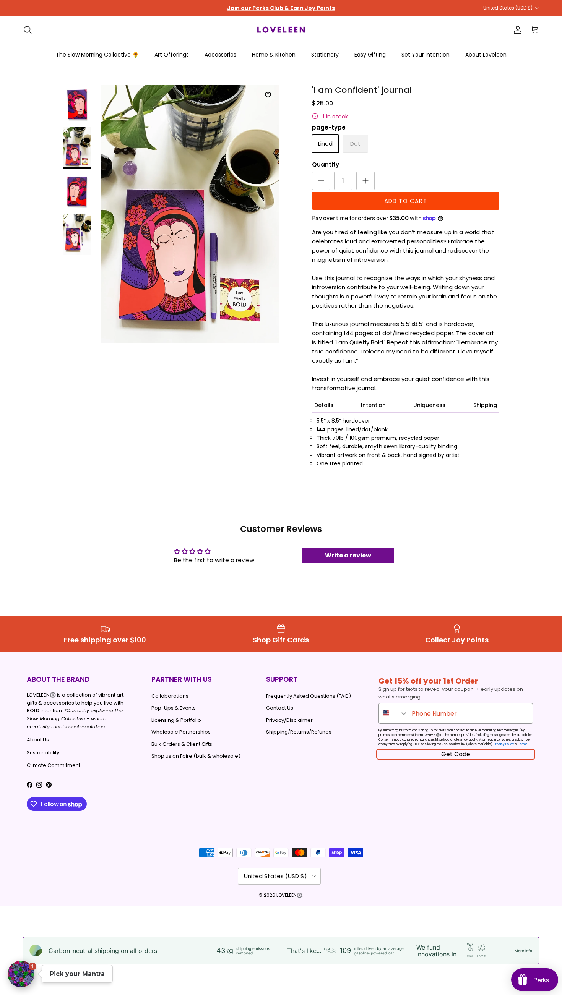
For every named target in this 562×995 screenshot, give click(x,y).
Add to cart (405, 201)
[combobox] (393, 713)
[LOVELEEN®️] (281, 30)
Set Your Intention (425, 54)
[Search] (27, 29)
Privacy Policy (504, 744)
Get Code (455, 754)
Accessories (220, 54)
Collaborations (169, 696)
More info (523, 950)
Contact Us (279, 707)
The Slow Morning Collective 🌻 (97, 54)
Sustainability (43, 752)
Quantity (325, 164)
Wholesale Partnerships (181, 732)
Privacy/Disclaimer (289, 720)
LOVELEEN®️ (289, 895)
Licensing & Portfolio (176, 720)
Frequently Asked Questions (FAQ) (308, 696)
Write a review (348, 555)
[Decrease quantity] (321, 181)
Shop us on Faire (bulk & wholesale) (195, 756)
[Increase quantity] (365, 181)
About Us (38, 739)
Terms (522, 744)
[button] (21, 974)
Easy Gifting (370, 54)
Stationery (325, 54)
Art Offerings (171, 54)
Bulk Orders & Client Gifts (181, 744)
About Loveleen (486, 54)
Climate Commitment (53, 765)
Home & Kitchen (274, 54)
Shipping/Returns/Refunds (298, 732)
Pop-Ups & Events (173, 707)
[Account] (516, 29)
